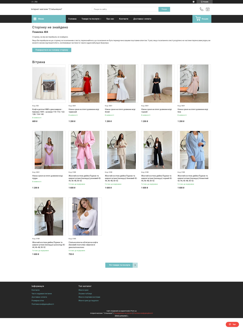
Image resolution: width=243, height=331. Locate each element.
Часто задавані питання (42, 294)
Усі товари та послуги (119, 265)
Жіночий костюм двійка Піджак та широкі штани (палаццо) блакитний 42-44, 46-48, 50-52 (193, 178)
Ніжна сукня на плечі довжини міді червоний (84, 110)
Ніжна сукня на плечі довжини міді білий (120, 110)
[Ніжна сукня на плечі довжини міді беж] (194, 83)
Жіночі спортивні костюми (89, 297)
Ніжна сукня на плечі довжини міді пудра (47, 177)
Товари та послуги (90, 19)
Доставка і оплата (142, 19)
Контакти (123, 19)
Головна (72, 19)
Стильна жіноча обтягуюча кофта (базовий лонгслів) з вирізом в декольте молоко (83, 244)
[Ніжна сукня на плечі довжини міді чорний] (157, 83)
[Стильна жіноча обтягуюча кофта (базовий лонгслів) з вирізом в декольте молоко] (85, 216)
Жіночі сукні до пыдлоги (88, 301)
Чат (234, 324)
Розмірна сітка (38, 301)
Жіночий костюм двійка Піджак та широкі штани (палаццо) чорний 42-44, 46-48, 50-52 (156, 178)
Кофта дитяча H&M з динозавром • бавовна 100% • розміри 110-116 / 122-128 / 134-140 (48, 111)
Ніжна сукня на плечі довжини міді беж (193, 110)
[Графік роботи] (207, 9)
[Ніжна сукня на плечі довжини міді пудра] (48, 150)
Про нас (110, 19)
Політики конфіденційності (43, 304)
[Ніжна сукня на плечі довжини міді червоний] (85, 83)
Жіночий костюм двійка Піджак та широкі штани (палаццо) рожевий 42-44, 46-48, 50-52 (85, 178)
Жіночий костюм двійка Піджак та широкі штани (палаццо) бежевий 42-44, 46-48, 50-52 (121, 178)
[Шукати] (164, 9)
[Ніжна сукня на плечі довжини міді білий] (121, 83)
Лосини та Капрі (85, 294)
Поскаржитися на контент (123, 313)
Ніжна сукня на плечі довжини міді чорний (156, 110)
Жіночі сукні (83, 290)
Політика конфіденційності (143, 313)
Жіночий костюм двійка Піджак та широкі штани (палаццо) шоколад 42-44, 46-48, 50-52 (48, 244)
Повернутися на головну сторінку (51, 50)
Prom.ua (134, 311)
